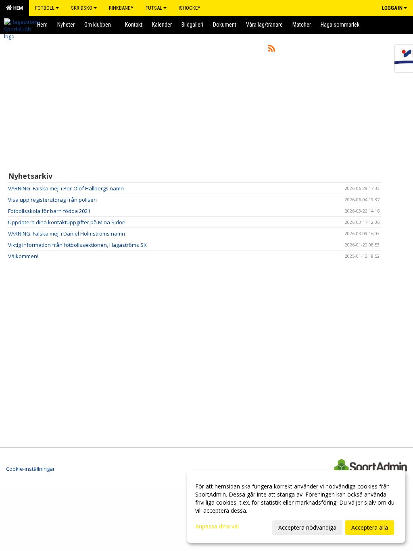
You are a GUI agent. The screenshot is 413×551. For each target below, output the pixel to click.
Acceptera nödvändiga (307, 527)
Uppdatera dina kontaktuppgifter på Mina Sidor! (66, 222)
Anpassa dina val (217, 526)
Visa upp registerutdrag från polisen (52, 199)
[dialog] (296, 506)
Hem (17, 8)
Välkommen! (23, 256)
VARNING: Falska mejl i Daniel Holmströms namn (66, 233)
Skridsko (81, 8)
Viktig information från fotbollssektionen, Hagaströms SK (77, 244)
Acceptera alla (369, 527)
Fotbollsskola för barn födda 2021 (49, 211)
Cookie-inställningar (30, 468)
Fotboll (44, 8)
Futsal (154, 8)
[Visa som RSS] (271, 49)
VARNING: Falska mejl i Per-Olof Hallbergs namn (66, 188)
